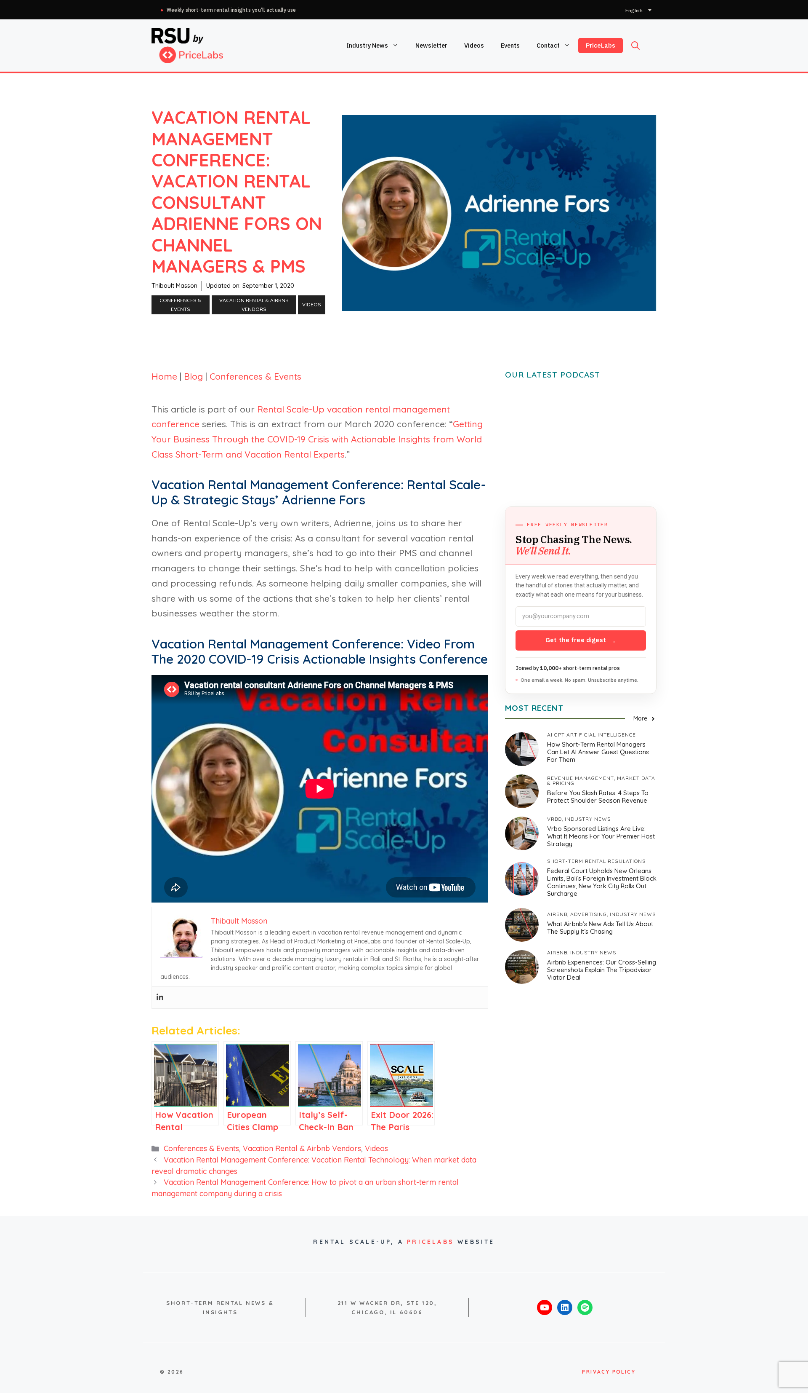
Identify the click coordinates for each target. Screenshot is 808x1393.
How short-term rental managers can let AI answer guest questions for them (598, 751)
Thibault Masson (174, 285)
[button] (635, 45)
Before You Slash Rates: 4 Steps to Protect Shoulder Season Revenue (598, 796)
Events (510, 45)
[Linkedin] (160, 997)
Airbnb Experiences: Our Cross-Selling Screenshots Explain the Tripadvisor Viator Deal (601, 969)
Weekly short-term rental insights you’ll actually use (231, 10)
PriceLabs (600, 45)
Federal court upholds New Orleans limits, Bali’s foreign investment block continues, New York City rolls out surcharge (601, 882)
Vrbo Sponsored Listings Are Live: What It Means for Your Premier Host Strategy (601, 836)
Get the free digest (580, 640)
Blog (193, 376)
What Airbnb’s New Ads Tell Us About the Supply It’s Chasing (600, 927)
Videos (474, 45)
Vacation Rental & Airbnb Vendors (254, 304)
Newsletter (431, 45)
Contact (548, 45)
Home (164, 376)
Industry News (367, 45)
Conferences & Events (180, 304)
